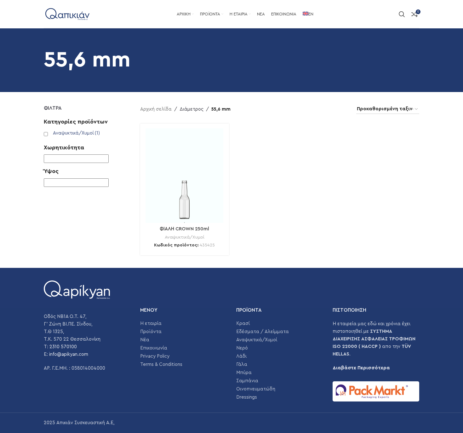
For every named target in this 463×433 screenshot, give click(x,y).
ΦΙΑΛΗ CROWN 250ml (184, 229)
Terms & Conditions (161, 364)
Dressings (246, 397)
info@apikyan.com (68, 354)
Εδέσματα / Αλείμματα (262, 331)
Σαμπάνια (247, 380)
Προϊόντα (151, 331)
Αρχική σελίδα (156, 109)
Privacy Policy (154, 356)
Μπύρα (244, 372)
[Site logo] (67, 13)
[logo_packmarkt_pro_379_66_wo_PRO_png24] (376, 391)
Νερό (242, 348)
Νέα (144, 340)
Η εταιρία (151, 323)
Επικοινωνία (153, 348)
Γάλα (241, 364)
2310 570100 (63, 346)
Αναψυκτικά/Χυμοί (76, 133)
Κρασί (243, 323)
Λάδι (241, 356)
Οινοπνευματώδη (255, 389)
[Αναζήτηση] (402, 14)
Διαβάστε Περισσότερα (361, 368)
